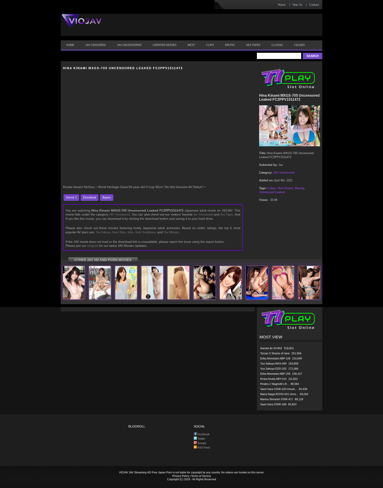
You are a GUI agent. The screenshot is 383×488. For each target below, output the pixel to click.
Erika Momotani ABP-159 (275, 373)
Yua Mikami (171, 232)
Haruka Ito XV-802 (271, 348)
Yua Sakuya (103, 232)
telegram (92, 245)
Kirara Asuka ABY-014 (273, 378)
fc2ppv (271, 188)
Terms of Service (201, 476)
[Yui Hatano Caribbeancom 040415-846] (257, 298)
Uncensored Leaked (272, 192)
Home (281, 4)
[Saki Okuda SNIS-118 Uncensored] (309, 298)
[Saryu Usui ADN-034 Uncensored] (152, 298)
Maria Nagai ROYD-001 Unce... (279, 394)
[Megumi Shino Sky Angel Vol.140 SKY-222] (204, 298)
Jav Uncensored (203, 214)
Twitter (201, 438)
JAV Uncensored (119, 214)
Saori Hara (119, 232)
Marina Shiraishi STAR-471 (276, 399)
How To (297, 4)
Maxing (299, 188)
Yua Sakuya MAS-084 (273, 363)
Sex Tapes (226, 214)
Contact (314, 4)
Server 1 (71, 197)
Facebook (203, 434)
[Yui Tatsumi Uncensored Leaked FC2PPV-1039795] (74, 298)
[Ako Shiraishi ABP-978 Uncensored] (100, 298)
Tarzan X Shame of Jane (275, 353)
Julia (130, 232)
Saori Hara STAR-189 (273, 404)
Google (201, 443)
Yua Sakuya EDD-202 (273, 368)
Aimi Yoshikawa (145, 232)
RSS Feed (203, 447)
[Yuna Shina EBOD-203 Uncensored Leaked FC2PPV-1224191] (283, 298)
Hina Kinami (285, 188)
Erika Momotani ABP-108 (275, 358)
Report (106, 197)
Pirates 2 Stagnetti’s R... (274, 384)
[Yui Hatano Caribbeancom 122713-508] (231, 298)
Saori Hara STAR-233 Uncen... (278, 389)
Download (89, 197)
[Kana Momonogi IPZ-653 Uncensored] (126, 298)
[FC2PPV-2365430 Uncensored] (178, 298)
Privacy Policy (180, 476)
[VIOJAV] (82, 24)
